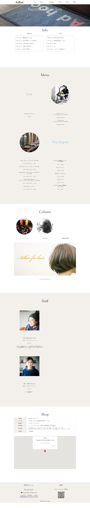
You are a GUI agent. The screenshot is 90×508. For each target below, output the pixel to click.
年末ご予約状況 (26, 49)
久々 (55, 46)
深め (55, 43)
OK (53, 446)
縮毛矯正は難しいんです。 (60, 40)
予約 (74, 2)
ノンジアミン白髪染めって (60, 49)
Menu (41, 2)
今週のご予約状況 (27, 46)
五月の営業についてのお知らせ (30, 40)
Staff (60, 2)
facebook (23, 495)
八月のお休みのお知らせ (28, 43)
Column (51, 2)
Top (35, 2)
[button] (45, 451)
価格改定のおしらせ (27, 38)
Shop (67, 2)
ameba (35, 495)
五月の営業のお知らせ (59, 38)
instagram (29, 495)
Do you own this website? (45, 443)
